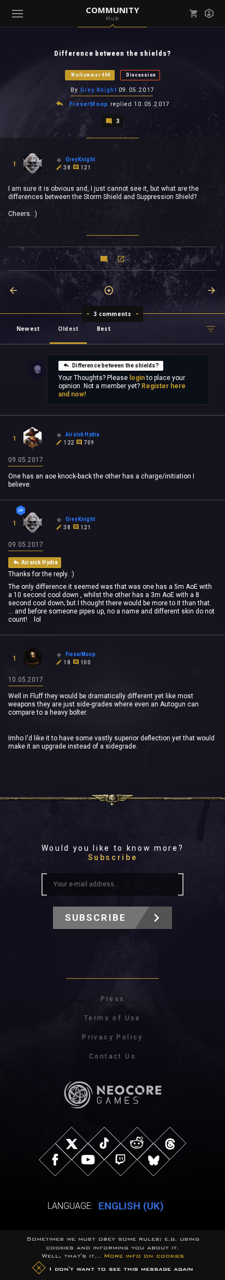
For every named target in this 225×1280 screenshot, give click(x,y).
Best (104, 328)
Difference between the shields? (115, 366)
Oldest (68, 328)
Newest (28, 328)
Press (112, 999)
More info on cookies (144, 1255)
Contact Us (112, 1056)
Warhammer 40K (91, 75)
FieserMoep (88, 104)
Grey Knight (98, 90)
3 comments (113, 314)
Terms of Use (112, 1018)
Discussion (141, 75)
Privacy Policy (112, 1037)
